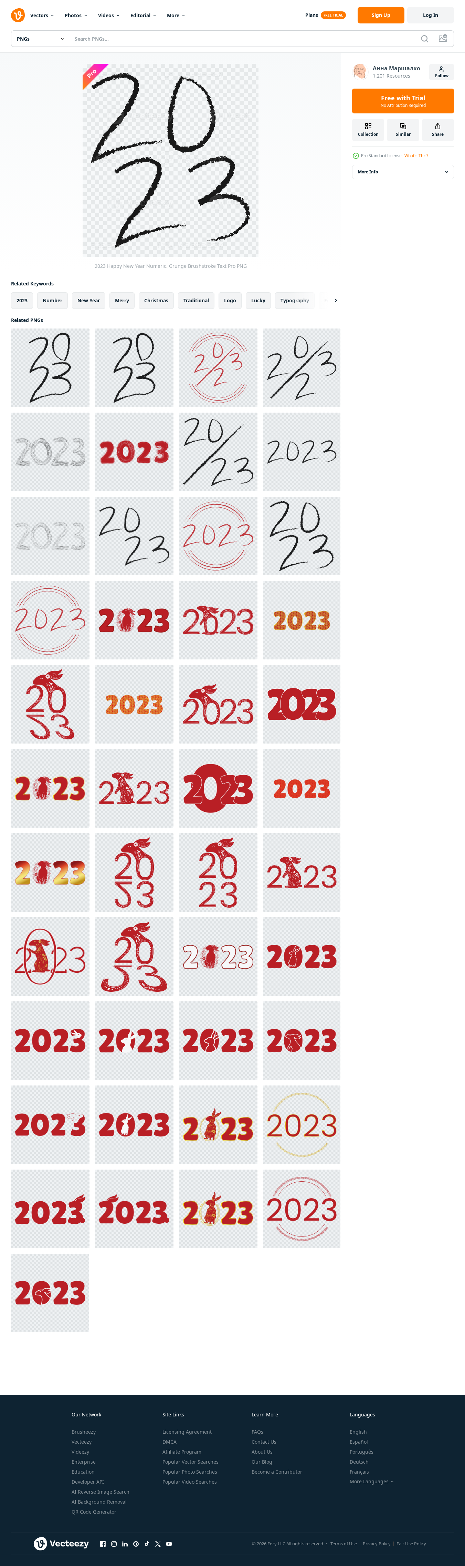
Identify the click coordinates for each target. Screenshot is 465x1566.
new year (88, 300)
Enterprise (84, 1461)
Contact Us (264, 1441)
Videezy (80, 1451)
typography (295, 300)
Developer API (88, 1481)
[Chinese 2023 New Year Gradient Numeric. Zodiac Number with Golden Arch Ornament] (301, 620)
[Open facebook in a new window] (103, 1543)
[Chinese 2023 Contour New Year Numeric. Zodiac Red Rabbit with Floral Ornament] (218, 956)
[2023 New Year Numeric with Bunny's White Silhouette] (50, 1040)
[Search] (425, 38)
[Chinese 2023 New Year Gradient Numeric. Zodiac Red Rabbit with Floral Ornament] (50, 872)
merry (122, 300)
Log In (430, 15)
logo (230, 300)
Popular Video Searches (189, 1481)
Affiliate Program (181, 1451)
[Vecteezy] (18, 15)
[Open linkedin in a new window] (125, 1543)
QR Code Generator (94, 1511)
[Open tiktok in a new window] (147, 1543)
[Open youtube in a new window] (169, 1543)
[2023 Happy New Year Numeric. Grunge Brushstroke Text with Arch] (218, 368)
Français (359, 1471)
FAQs (257, 1431)
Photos (73, 15)
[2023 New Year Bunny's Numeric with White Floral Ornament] (134, 872)
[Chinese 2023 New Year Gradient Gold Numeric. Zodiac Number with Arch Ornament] (134, 704)
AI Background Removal (99, 1501)
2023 (22, 300)
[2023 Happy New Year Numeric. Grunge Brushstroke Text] (50, 368)
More (173, 15)
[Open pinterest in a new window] (136, 1543)
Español (359, 1441)
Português (361, 1451)
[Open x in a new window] (158, 1543)
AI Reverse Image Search (100, 1491)
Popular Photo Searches (189, 1471)
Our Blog (262, 1461)
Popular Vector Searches (190, 1461)
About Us (262, 1451)
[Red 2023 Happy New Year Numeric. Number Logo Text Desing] (301, 704)
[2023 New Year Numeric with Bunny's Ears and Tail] (50, 1209)
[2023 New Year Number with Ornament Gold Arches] (301, 1124)
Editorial (140, 15)
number (52, 300)
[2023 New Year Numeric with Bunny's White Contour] (301, 956)
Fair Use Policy (411, 1543)
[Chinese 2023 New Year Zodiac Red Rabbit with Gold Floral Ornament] (50, 956)
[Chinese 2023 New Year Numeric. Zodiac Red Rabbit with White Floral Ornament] (218, 620)
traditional (196, 300)
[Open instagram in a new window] (114, 1543)
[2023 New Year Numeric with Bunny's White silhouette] (134, 1040)
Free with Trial (403, 101)
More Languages (369, 1481)
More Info (368, 172)
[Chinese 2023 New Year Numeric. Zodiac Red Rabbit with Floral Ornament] (134, 620)
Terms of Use (343, 1543)
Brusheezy (84, 1431)
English (358, 1431)
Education (83, 1471)
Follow (441, 76)
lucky (258, 300)
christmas (156, 300)
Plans (311, 15)
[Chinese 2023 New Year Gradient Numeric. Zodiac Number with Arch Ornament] (301, 788)
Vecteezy (82, 1441)
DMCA (169, 1441)
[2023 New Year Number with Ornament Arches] (301, 1209)
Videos (106, 15)
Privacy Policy (377, 1543)
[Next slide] (330, 300)
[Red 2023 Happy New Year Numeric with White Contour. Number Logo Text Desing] (218, 788)
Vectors (39, 15)
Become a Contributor (277, 1471)
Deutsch (359, 1461)
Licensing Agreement (187, 1431)
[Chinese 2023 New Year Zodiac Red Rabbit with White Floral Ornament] (50, 704)
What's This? (416, 156)
